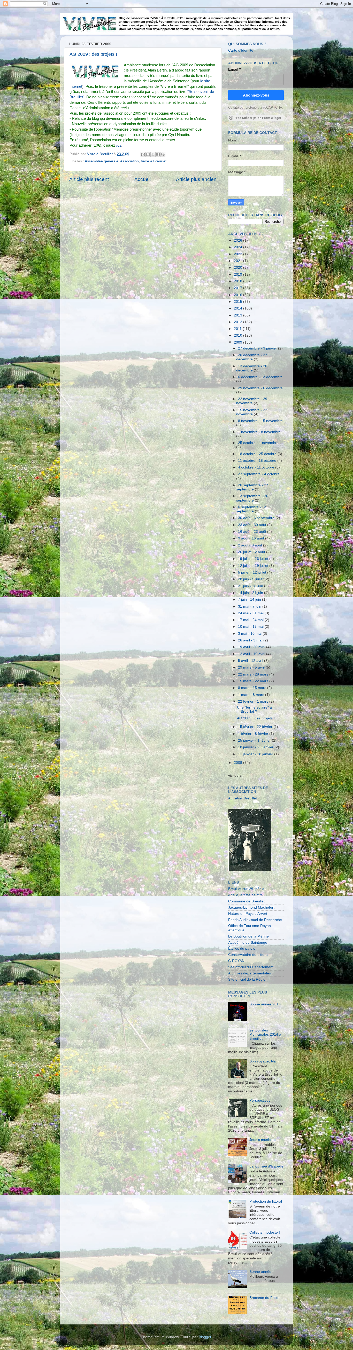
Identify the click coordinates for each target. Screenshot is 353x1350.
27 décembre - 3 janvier (258, 348)
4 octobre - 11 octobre (256, 467)
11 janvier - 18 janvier (256, 754)
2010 (238, 335)
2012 (238, 322)
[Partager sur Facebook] (157, 154)
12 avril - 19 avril (252, 654)
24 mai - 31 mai (251, 613)
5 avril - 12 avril (251, 661)
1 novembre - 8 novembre (259, 432)
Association (129, 161)
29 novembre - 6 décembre (260, 388)
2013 (238, 315)
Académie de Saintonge (247, 942)
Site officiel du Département (250, 967)
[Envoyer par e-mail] (143, 154)
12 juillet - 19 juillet (253, 566)
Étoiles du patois (241, 948)
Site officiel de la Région (247, 979)
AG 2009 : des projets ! (93, 54)
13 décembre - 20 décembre (251, 368)
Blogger (205, 1337)
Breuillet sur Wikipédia (246, 889)
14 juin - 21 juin (251, 593)
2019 (238, 274)
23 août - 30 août (252, 525)
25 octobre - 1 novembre (258, 443)
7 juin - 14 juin (250, 599)
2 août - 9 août (250, 545)
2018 (238, 281)
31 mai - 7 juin (250, 606)
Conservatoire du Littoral (248, 955)
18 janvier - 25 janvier (256, 747)
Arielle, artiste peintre (245, 895)
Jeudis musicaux (263, 1140)
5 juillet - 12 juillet (252, 572)
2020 (238, 267)
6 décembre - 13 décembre (260, 377)
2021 (238, 261)
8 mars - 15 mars (252, 688)
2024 (238, 247)
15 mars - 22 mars (253, 681)
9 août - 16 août (251, 538)
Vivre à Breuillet (153, 161)
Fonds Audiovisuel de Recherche (255, 920)
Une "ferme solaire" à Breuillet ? (254, 709)
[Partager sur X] (153, 154)
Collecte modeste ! (264, 1232)
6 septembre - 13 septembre (251, 509)
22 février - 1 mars (253, 701)
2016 (238, 295)
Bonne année (260, 1272)
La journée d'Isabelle (266, 1166)
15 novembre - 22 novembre (251, 412)
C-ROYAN (236, 961)
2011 (238, 329)
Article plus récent (89, 179)
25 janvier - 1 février (255, 740)
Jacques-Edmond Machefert (251, 907)
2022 (238, 254)
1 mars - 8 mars (251, 695)
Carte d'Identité (240, 50)
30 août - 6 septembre (256, 518)
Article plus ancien (196, 179)
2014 (238, 308)
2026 (238, 240)
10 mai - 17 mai (251, 627)
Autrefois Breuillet (242, 798)
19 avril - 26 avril (252, 647)
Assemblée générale (101, 161)
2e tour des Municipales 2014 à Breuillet (265, 1034)
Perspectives (259, 1100)
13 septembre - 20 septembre (252, 498)
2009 (238, 342)
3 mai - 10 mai (250, 634)
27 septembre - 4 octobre (259, 474)
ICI (118, 145)
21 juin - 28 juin (251, 586)
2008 (238, 763)
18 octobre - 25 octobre (258, 454)
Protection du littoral (265, 1201)
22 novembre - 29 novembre (251, 401)
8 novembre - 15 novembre (260, 421)
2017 (238, 288)
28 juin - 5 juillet (251, 579)
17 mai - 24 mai (251, 620)
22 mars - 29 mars (253, 674)
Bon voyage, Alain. (264, 1061)
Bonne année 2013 (265, 1004)
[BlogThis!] (148, 154)
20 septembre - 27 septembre (252, 487)
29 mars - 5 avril (252, 667)
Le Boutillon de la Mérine (248, 936)
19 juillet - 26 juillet (253, 559)
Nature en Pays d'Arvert (247, 914)
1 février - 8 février (253, 734)
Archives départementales (249, 973)
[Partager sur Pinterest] (162, 154)
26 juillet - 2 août (252, 552)
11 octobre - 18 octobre (257, 461)
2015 (238, 302)
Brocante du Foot (263, 1298)
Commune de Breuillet (246, 901)
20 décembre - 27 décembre (251, 357)
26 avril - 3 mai (250, 640)
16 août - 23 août (252, 532)
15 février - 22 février (255, 727)
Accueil (142, 179)
